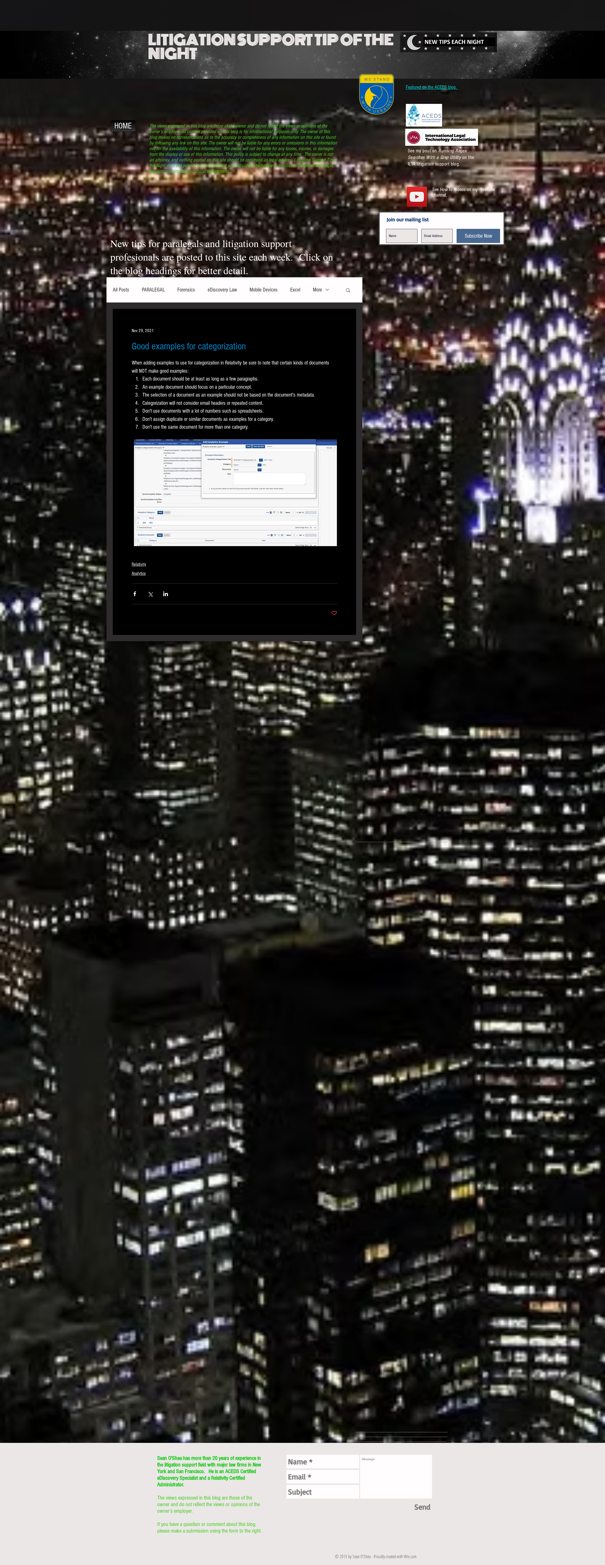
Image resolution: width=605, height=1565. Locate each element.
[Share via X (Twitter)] (150, 594)
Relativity (139, 564)
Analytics (139, 573)
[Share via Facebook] (135, 594)
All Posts (121, 290)
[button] (348, 289)
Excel (295, 290)
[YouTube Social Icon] (417, 197)
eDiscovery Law (222, 290)
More (317, 290)
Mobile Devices (264, 290)
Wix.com (410, 1556)
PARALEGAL (153, 290)
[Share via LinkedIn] (166, 594)
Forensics (186, 290)
